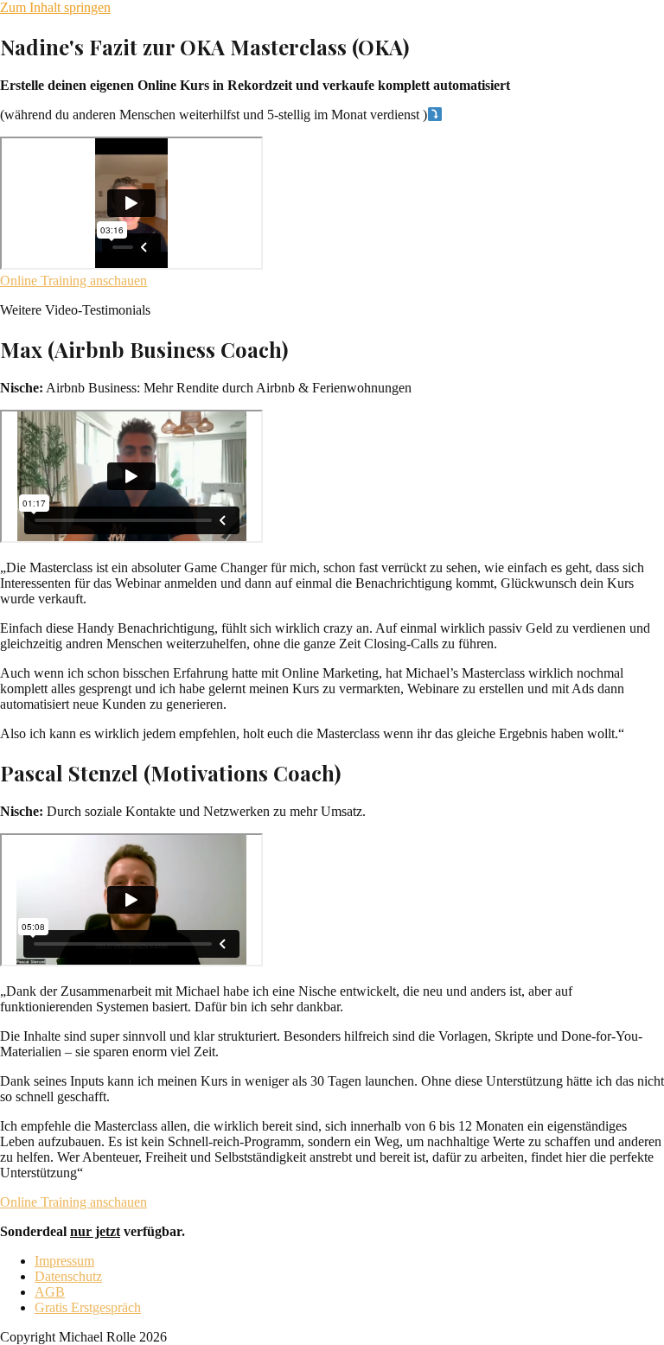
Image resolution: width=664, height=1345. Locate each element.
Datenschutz (68, 1276)
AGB (50, 1291)
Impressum (64, 1260)
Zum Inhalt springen (55, 7)
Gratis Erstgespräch (88, 1307)
